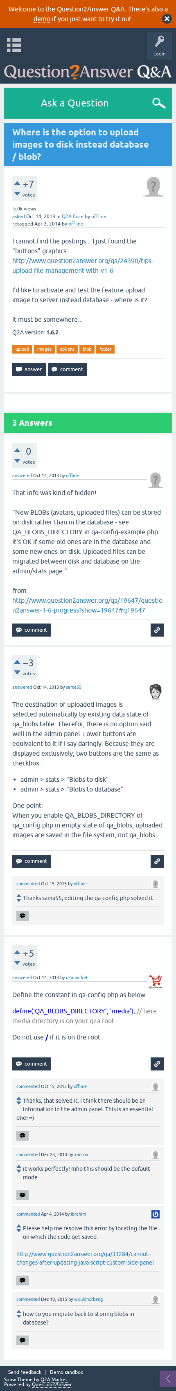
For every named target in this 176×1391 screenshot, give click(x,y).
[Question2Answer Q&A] (87, 70)
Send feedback (24, 1372)
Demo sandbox (66, 1372)
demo (42, 18)
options (67, 349)
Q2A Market (54, 1379)
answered (22, 475)
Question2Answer (52, 1384)
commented (28, 883)
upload (22, 349)
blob (87, 349)
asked (18, 216)
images (44, 349)
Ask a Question (75, 102)
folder (105, 349)
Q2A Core (72, 216)
